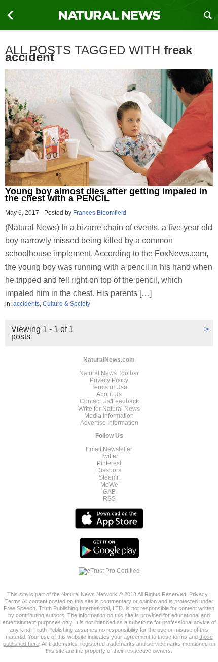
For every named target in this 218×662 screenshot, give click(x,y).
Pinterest (109, 463)
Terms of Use (109, 387)
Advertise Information (109, 422)
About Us (109, 394)
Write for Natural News (109, 408)
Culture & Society (66, 303)
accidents (26, 303)
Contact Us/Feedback (109, 401)
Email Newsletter (109, 449)
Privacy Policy (109, 380)
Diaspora (109, 470)
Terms (13, 601)
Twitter (109, 456)
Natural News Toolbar (109, 373)
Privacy (198, 594)
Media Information (109, 415)
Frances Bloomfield (99, 212)
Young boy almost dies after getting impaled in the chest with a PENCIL (106, 194)
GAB (109, 491)
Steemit (109, 477)
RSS (109, 498)
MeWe (109, 484)
